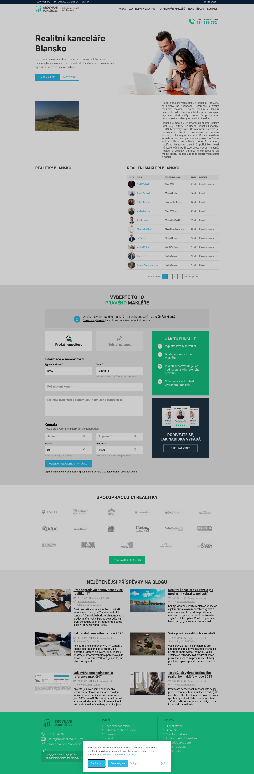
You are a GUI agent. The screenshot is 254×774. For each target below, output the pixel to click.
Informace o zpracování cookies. (118, 754)
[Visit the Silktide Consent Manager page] (162, 763)
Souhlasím (96, 763)
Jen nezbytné (118, 763)
